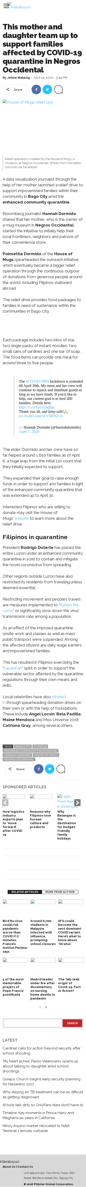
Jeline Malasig (18, 77)
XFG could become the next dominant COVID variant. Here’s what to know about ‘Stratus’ (69, 932)
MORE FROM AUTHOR (60, 892)
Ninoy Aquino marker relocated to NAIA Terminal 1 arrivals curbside (36, 1128)
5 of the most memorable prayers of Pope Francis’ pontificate (13, 986)
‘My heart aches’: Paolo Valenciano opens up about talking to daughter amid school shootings (40, 1066)
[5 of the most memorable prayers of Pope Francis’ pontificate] (15, 967)
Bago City (23, 746)
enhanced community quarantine (30, 750)
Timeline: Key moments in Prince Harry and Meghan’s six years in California (38, 1115)
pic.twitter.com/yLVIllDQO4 (41, 416)
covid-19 (40, 746)
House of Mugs (46, 755)
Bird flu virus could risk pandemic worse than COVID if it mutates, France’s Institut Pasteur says (15, 936)
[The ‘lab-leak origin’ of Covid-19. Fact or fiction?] (70, 967)
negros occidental (19, 759)
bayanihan (13, 668)
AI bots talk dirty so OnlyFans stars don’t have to (43, 1105)
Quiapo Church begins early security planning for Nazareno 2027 (42, 1081)
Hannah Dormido (17, 755)
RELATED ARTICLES (24, 892)
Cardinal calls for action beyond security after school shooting (42, 1050)
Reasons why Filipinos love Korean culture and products (40, 819)
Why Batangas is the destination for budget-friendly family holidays (66, 825)
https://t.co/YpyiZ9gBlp (36, 407)
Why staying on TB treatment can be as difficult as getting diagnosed (43, 1094)
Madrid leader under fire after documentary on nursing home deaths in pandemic (42, 988)
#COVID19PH (37, 381)
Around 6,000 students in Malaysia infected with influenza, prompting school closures (43, 932)
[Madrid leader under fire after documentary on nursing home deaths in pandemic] (43, 967)
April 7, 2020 (29, 432)
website (21, 518)
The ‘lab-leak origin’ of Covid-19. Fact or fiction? (69, 985)
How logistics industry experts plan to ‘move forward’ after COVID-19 (13, 823)
